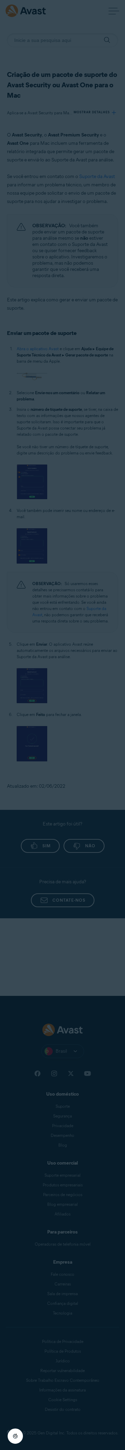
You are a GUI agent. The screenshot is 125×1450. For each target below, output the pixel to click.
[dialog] (62, 725)
